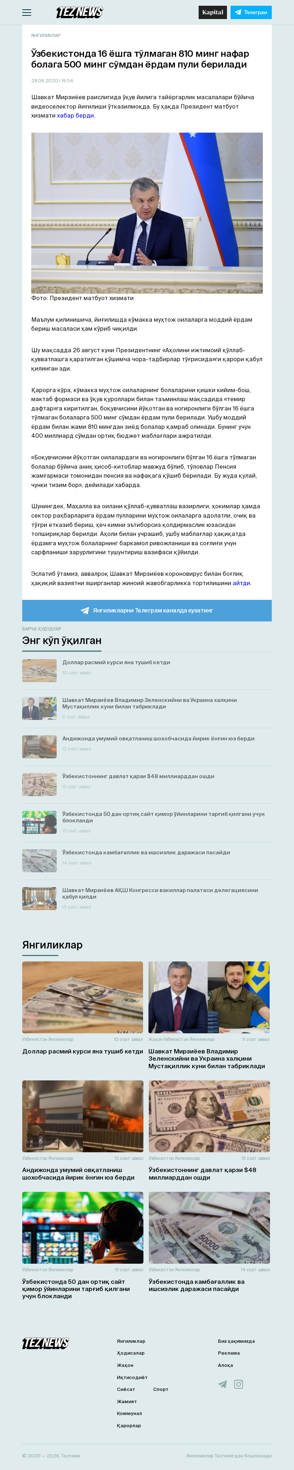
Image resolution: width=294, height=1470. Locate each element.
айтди (241, 583)
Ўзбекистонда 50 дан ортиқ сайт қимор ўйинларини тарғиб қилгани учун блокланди (76, 1289)
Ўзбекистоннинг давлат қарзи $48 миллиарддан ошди (202, 1173)
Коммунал (129, 1413)
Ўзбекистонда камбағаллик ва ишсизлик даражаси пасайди (197, 1285)
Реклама (229, 1353)
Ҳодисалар (130, 1353)
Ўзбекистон (34, 1039)
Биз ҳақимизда (236, 1341)
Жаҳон (155, 1039)
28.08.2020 (45, 80)
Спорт (161, 1389)
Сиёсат (126, 1389)
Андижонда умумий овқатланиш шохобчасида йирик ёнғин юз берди (78, 1173)
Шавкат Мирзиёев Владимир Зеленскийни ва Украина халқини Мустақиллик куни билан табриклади (206, 1058)
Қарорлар (129, 1425)
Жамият (127, 1401)
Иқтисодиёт (132, 1377)
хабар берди (75, 115)
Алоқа (225, 1365)
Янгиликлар (46, 35)
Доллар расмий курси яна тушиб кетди (82, 1051)
